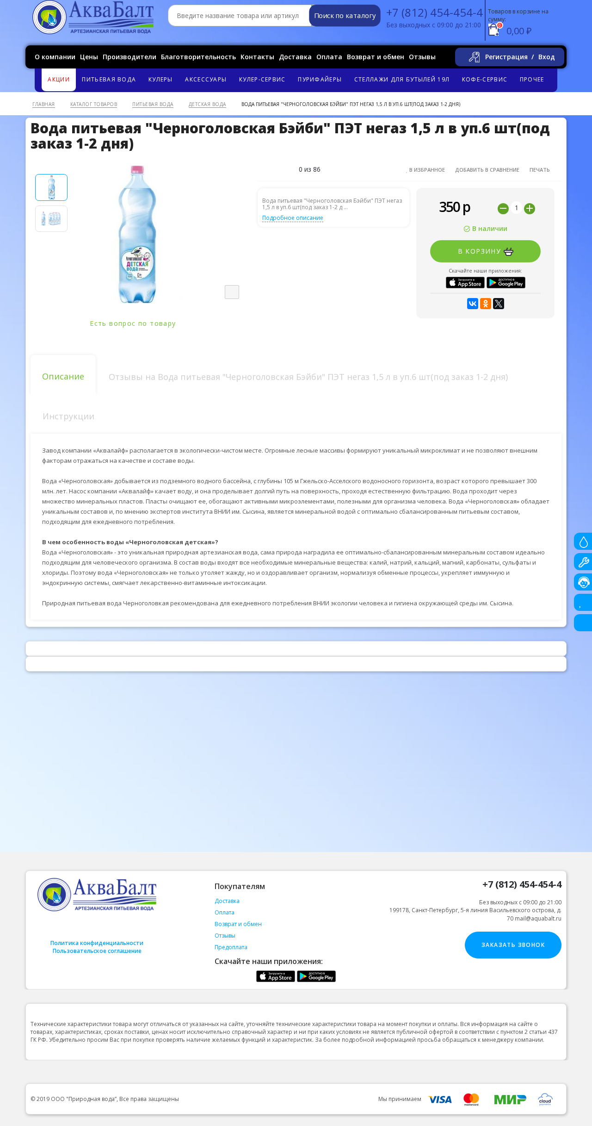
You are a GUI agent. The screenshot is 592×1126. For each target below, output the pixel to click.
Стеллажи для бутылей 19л (402, 79)
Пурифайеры (320, 79)
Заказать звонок (513, 945)
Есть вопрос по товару (134, 323)
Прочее (532, 79)
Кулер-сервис (262, 79)
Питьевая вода (109, 79)
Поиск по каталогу (345, 15)
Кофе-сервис (484, 79)
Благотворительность (198, 56)
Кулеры (160, 79)
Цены (89, 56)
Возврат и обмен (375, 56)
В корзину (481, 251)
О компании (55, 56)
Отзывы (422, 56)
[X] (498, 303)
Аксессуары (206, 79)
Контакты (257, 56)
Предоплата (231, 947)
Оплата (329, 56)
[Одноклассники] (485, 303)
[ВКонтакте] (472, 303)
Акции (59, 79)
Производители (129, 56)
